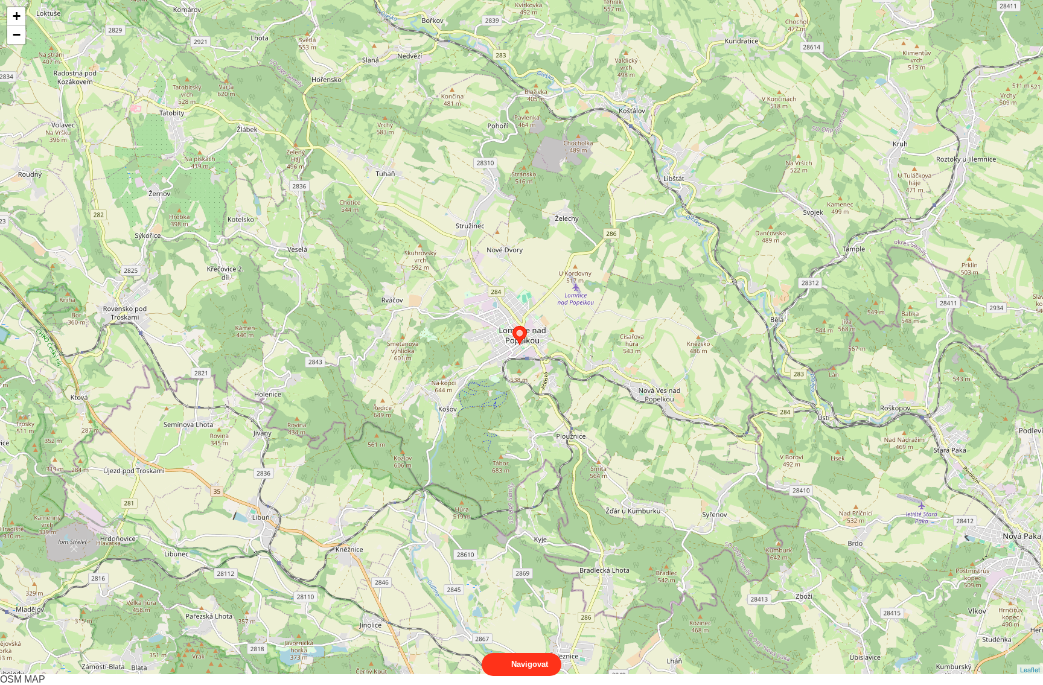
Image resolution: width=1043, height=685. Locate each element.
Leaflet (1030, 669)
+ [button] (17, 16)
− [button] (17, 34)
